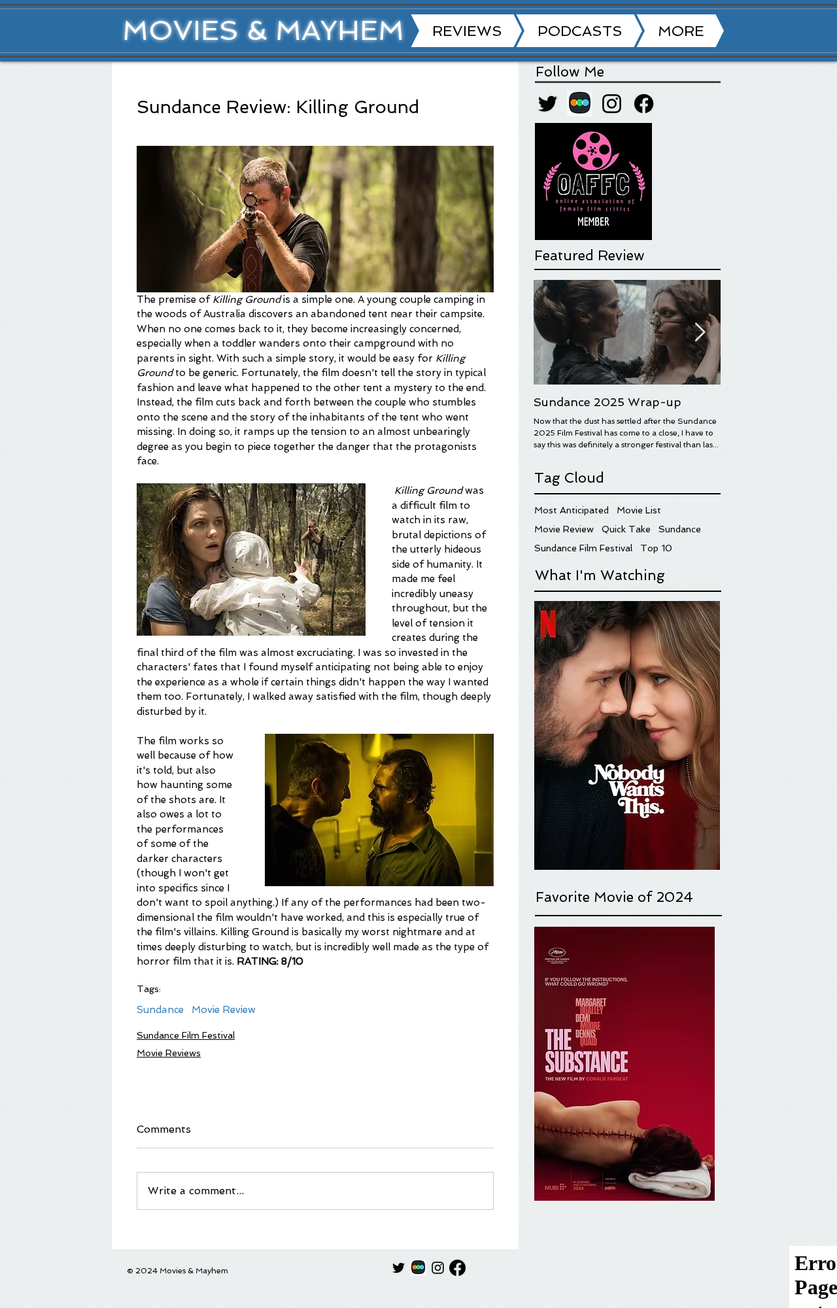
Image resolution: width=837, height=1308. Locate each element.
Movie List (639, 510)
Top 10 (656, 548)
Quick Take (626, 529)
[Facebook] (644, 103)
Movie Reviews (169, 1053)
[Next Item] (700, 332)
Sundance (160, 1010)
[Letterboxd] (579, 103)
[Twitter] (547, 103)
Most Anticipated (571, 510)
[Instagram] (611, 103)
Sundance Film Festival (186, 1035)
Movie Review (224, 1010)
